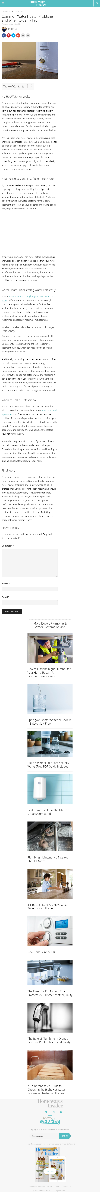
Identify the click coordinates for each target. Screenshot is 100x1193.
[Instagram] (53, 1112)
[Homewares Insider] (50, 1103)
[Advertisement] (30, 232)
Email (5, 597)
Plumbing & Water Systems (12, 11)
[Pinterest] (61, 1112)
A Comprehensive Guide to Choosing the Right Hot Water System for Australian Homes (46, 1089)
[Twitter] (46, 1112)
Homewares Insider (38, 4)
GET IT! (65, 1136)
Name (6, 583)
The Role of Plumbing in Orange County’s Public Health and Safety (48, 1040)
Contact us (66, 1186)
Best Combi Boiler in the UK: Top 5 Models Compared (49, 812)
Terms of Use (53, 1144)
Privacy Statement (68, 1144)
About (49, 1186)
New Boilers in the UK (41, 952)
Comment (8, 545)
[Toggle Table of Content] (28, 86)
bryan (14, 29)
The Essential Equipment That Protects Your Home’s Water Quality (49, 993)
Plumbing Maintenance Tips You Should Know (48, 859)
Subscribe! (50, 1171)
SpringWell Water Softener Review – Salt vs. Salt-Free (49, 721)
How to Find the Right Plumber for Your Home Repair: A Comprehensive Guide (49, 672)
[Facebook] (39, 1112)
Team (57, 1186)
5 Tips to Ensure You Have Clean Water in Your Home (47, 906)
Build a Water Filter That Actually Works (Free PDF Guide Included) (48, 764)
